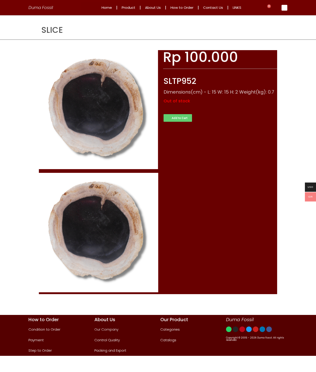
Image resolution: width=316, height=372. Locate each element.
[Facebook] (269, 329)
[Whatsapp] (229, 329)
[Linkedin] (262, 329)
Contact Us (213, 7)
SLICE (52, 30)
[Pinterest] (242, 329)
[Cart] (268, 7)
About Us (153, 7)
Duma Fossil (40, 7)
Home (107, 7)
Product (128, 7)
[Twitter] (249, 329)
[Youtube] (255, 329)
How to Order (181, 7)
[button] (178, 118)
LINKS (237, 7)
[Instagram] (235, 329)
